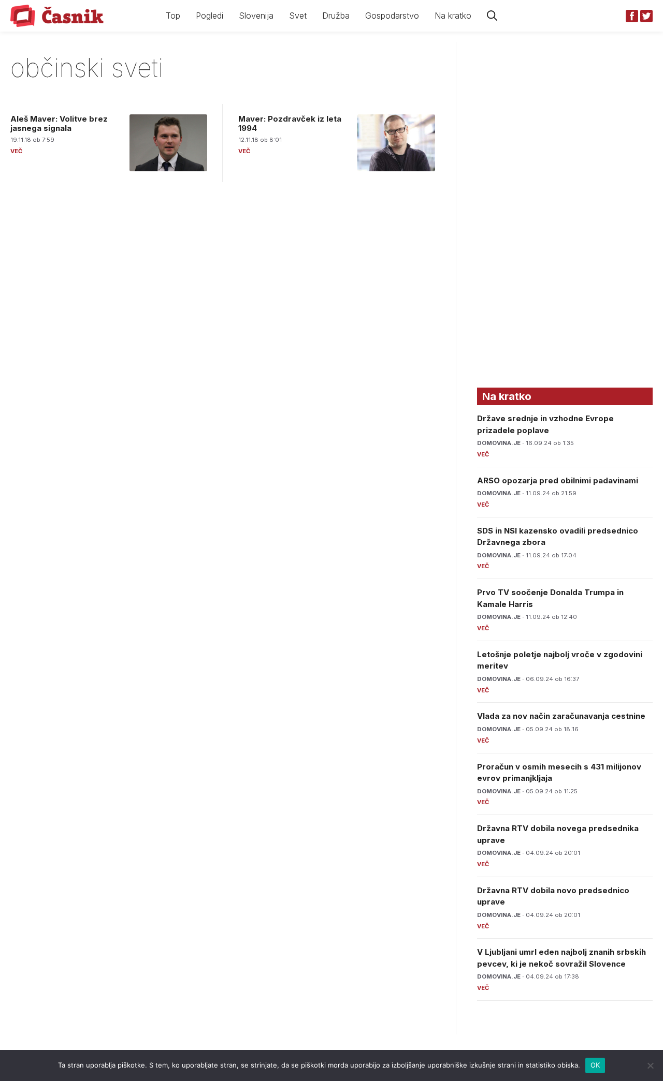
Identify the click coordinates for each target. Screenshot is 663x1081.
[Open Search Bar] (492, 16)
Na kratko (453, 15)
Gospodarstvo (392, 15)
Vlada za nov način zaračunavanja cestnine (561, 716)
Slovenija (256, 15)
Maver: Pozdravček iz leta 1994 (289, 123)
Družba (336, 15)
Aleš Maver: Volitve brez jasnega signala (59, 123)
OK (595, 1065)
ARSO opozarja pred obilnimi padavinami (557, 480)
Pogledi (209, 15)
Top (173, 15)
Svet (298, 15)
